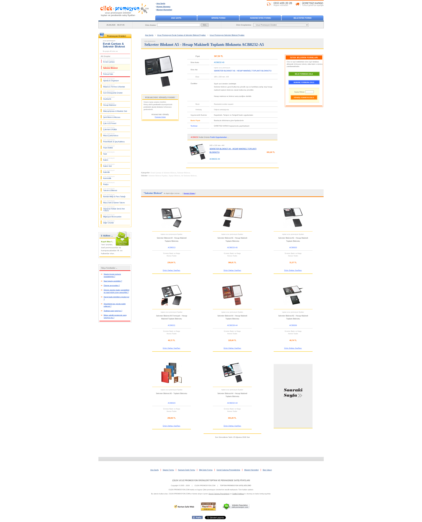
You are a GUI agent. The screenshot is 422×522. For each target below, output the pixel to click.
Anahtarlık (109, 98)
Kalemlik (109, 171)
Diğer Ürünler (109, 222)
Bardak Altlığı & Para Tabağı (114, 196)
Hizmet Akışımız (163, 7)
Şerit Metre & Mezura (111, 116)
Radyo (109, 183)
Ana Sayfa (160, 3)
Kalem (109, 159)
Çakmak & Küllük (110, 128)
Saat (109, 153)
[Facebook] (197, 518)
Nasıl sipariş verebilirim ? (113, 281)
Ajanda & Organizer (111, 80)
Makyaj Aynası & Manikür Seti (115, 110)
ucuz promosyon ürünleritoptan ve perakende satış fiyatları (118, 14)
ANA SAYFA (176, 18)
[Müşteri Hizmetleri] (295, 6)
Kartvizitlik (109, 177)
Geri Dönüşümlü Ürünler (113, 92)
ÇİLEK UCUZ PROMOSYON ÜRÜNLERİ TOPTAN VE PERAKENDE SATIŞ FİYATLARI (211, 480)
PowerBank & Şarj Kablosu (114, 141)
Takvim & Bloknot (110, 189)
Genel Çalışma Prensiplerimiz (228, 470)
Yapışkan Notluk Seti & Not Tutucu (114, 209)
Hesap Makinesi (109, 104)
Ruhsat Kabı (109, 73)
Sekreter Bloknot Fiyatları (158, 176)
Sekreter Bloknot (110, 67)
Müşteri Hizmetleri (164, 10)
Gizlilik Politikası (238, 494)
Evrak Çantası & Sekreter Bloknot (163, 173)
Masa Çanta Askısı (110, 135)
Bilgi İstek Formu (205, 470)
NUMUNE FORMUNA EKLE (304, 82)
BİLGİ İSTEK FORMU (303, 18)
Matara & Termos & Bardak (114, 86)
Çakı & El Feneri (109, 122)
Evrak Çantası (109, 61)
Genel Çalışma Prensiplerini (219, 494)
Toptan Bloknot (174, 176)
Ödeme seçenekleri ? (112, 285)
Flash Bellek (109, 147)
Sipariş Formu (168, 470)
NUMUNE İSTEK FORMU (260, 18)
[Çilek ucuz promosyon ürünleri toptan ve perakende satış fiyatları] (124, 17)
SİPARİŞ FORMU (218, 18)
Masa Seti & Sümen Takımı (114, 202)
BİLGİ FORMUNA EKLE (304, 74)
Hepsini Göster (189, 193)
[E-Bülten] (114, 257)
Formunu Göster (160, 117)
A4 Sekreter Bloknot (188, 176)
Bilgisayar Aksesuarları (112, 216)
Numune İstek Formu (186, 470)
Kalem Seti (109, 165)
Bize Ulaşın (267, 470)
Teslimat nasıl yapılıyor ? (113, 311)
